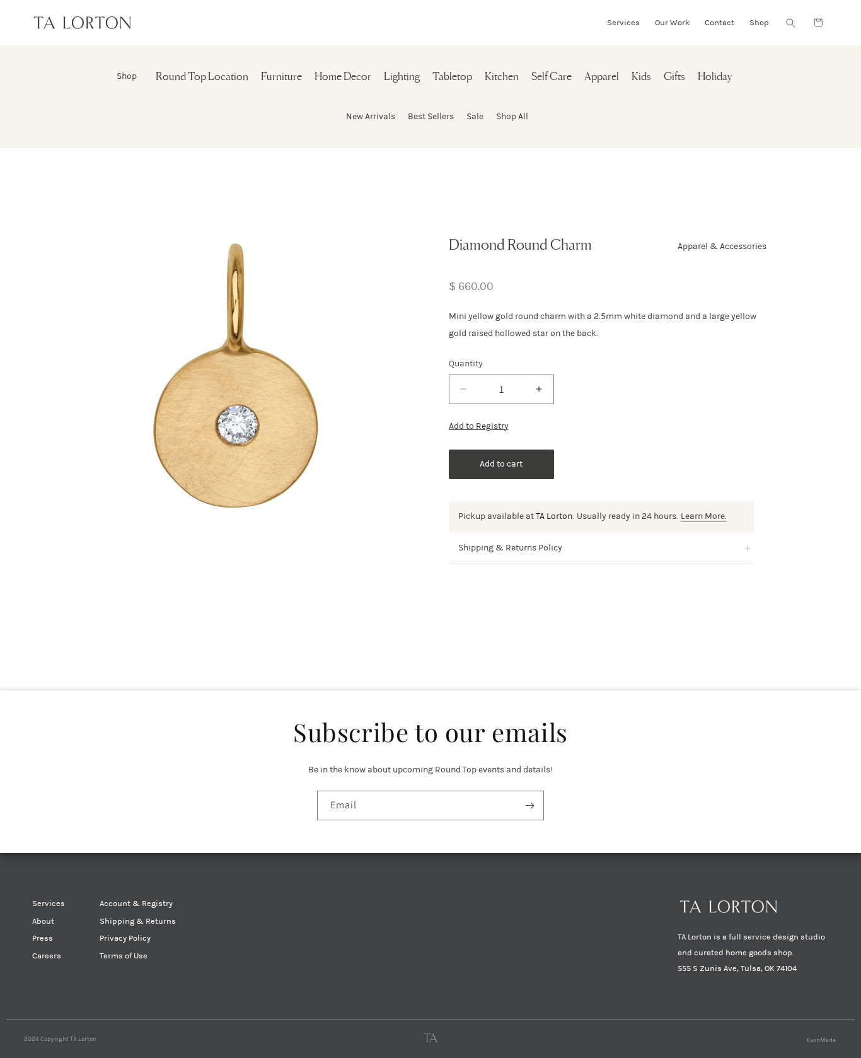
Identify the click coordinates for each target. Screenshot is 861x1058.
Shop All (512, 116)
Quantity (466, 363)
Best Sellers (431, 116)
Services (48, 903)
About (43, 921)
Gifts (674, 77)
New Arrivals (370, 116)
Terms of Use (123, 955)
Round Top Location (202, 77)
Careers (46, 955)
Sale (474, 116)
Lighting (402, 77)
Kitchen (502, 77)
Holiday (715, 77)
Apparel (601, 77)
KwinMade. (821, 1040)
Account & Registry (136, 903)
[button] (790, 23)
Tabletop (452, 77)
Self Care (551, 77)
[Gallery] (236, 375)
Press (42, 938)
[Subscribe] (529, 805)
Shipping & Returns (138, 921)
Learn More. (704, 516)
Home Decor (343, 77)
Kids (641, 77)
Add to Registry (479, 426)
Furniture (281, 77)
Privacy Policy (125, 938)
